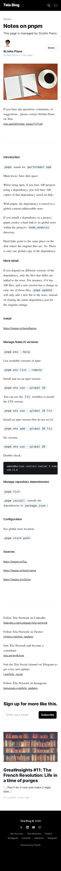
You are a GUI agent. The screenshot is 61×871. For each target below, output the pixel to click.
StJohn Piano (12, 51)
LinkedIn (26, 838)
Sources (9, 551)
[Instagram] (39, 827)
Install (7, 318)
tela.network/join (13, 655)
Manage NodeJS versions (20, 342)
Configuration (12, 519)
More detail (10, 260)
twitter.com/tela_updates (18, 636)
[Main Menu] (55, 5)
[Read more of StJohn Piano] (7, 43)
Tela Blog (11, 5)
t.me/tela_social (13, 674)
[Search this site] (49, 5)
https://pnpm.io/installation (19, 328)
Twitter (48, 833)
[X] (21, 827)
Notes (7, 19)
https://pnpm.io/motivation (19, 570)
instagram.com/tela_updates (20, 688)
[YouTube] (33, 827)
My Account (17, 833)
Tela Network (34, 833)
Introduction (11, 157)
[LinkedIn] (27, 827)
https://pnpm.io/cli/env (17, 579)
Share (51, 47)
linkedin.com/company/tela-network (25, 623)
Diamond (39, 838)
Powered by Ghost (30, 845)
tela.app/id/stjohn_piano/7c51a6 (23, 124)
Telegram (52, 838)
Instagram (13, 838)
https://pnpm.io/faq (15, 561)
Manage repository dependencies (26, 481)
